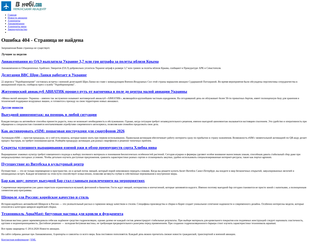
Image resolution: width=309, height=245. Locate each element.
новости (17, 107)
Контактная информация (14, 239)
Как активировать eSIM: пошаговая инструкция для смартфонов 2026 (63, 131)
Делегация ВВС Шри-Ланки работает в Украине (44, 75)
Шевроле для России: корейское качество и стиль (45, 197)
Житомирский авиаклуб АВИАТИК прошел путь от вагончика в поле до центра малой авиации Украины (94, 91)
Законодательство (17, 29)
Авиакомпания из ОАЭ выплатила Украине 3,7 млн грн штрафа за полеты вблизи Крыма (80, 61)
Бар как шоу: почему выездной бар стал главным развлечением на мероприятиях (73, 180)
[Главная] (23, 10)
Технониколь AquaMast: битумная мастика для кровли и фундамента (62, 214)
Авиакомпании (16, 23)
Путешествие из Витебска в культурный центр (42, 164)
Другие (6, 107)
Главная (12, 14)
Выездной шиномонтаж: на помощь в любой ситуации (49, 114)
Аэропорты (14, 20)
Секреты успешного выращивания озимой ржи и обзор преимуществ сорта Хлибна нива (79, 147)
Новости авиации (17, 17)
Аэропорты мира (17, 26)
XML (33, 239)
